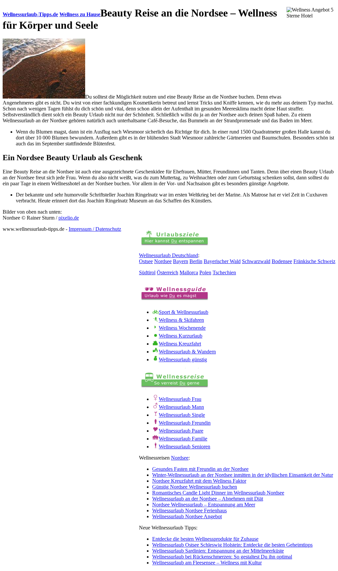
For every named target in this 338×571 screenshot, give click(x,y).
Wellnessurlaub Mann (181, 407)
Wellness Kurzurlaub (180, 336)
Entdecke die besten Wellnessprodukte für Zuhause (205, 539)
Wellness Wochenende (182, 328)
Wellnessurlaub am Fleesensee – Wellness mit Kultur (207, 562)
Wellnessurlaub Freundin (185, 423)
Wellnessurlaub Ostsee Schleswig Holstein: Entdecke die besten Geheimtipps (232, 545)
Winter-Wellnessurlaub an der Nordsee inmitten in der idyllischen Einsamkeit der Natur (242, 475)
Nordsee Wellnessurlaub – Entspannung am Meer (203, 504)
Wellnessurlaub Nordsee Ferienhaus (189, 510)
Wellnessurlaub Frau (180, 399)
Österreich (167, 272)
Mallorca (189, 272)
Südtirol (147, 272)
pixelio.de (68, 218)
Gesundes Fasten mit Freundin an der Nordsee (200, 469)
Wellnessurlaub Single (182, 415)
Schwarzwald (256, 261)
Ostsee (146, 261)
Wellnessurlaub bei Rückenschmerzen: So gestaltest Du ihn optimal (222, 556)
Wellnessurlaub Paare (181, 431)
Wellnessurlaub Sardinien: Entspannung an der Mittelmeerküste (218, 551)
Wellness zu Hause (79, 14)
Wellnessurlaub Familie (183, 438)
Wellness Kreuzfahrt (180, 343)
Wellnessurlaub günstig (183, 359)
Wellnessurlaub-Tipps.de (30, 14)
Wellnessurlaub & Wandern (187, 351)
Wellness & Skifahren (181, 320)
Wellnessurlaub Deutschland (168, 255)
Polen (205, 272)
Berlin (195, 261)
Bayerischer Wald (222, 261)
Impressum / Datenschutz (95, 229)
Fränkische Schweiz (314, 261)
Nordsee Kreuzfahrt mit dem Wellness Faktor (199, 481)
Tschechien (224, 272)
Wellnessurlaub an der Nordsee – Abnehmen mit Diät (207, 498)
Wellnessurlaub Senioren (184, 446)
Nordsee (163, 261)
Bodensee (282, 261)
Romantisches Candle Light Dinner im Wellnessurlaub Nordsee (218, 493)
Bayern (180, 261)
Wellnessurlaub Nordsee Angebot (187, 516)
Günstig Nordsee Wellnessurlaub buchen (194, 487)
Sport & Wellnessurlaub (183, 312)
